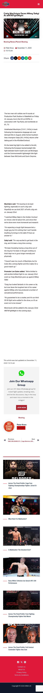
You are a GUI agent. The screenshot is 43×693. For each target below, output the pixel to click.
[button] (12, 58)
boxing (21, 418)
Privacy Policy (21, 672)
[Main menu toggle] (38, 4)
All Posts (21, 428)
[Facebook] (18, 662)
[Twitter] (21, 662)
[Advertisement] (21, 90)
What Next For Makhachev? (17, 519)
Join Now (21, 407)
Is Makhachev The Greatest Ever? (19, 550)
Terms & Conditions (22, 675)
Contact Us (21, 667)
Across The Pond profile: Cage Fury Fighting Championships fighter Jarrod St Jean (22, 485)
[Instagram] (25, 662)
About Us (21, 669)
